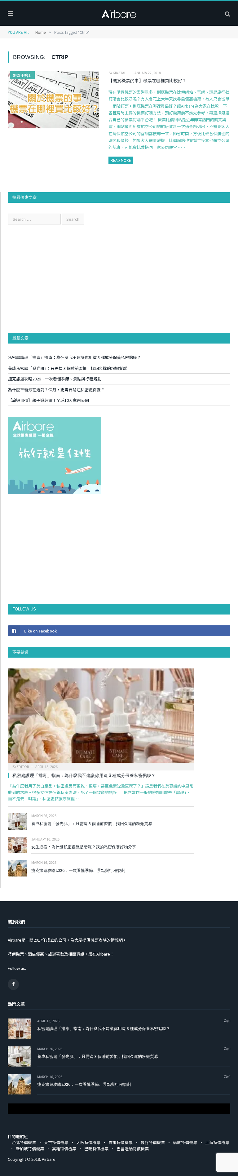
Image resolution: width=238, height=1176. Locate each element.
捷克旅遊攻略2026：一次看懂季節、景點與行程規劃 (54, 379)
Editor (23, 766)
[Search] (227, 13)
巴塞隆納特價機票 (133, 1149)
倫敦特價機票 (185, 1142)
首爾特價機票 (120, 1142)
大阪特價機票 (88, 1142)
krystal (119, 72)
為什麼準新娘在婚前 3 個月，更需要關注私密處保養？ (56, 390)
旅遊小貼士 (22, 75)
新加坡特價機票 (30, 1149)
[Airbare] (119, 12)
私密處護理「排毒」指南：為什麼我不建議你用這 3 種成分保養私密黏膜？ (74, 357)
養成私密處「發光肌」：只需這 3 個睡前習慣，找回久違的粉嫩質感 (67, 368)
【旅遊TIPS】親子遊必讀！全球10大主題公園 (48, 400)
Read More (121, 160)
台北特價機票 (24, 1142)
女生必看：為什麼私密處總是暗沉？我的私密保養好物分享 (83, 847)
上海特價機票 (217, 1142)
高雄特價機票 (64, 1149)
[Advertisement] (119, 278)
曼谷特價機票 (153, 1142)
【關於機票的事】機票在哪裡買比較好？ (147, 80)
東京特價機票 (56, 1142)
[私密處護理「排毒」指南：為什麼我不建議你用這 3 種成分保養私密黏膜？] (101, 717)
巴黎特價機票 (96, 1149)
